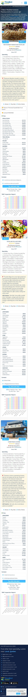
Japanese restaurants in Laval (9, 664)
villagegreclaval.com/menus (11, 383)
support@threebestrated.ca (10, 686)
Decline (23, 693)
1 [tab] (11, 38)
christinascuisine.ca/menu (10, 578)
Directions (18, 50)
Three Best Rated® (13, 695)
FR (1, 7)
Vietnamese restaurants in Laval (9, 675)
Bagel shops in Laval (6, 654)
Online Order (7, 380)
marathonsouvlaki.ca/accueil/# (11, 183)
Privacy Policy (20, 691)
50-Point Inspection (14, 16)
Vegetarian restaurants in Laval (9, 673)
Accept (18, 693)
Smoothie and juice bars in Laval (9, 667)
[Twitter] (3, 691)
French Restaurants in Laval (8, 662)
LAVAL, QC (9, 6)
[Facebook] (1, 691)
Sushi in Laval (5, 671)
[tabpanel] (14, 32)
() (17, 46)
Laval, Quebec (10, 651)
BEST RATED (3, 6)
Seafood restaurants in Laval (8, 669)
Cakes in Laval (5, 658)
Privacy (3, 693)
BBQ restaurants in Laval (7, 656)
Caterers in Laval (6, 660)
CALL (6, 41)
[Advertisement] (14, 631)
